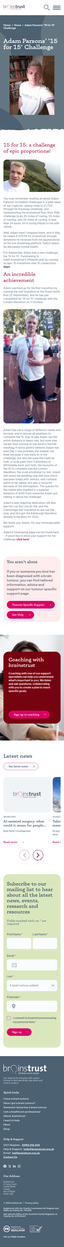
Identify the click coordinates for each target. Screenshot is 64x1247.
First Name (15, 934)
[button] (38, 855)
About (14, 1116)
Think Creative (14, 1237)
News (17, 25)
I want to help (11, 1120)
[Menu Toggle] (57, 8)
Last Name (40, 934)
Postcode (14, 997)
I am (10, 976)
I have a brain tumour (16, 1098)
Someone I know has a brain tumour (25, 1107)
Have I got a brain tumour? (19, 1103)
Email (11, 956)
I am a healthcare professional (21, 1111)
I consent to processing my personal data (34, 1020)
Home (7, 25)
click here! (22, 539)
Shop (6, 1129)
